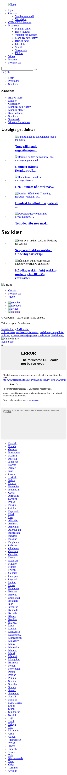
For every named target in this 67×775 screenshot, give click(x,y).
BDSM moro (22, 40)
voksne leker (8, 332)
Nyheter (12, 59)
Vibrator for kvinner (26, 34)
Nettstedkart (7, 329)
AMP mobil (22, 329)
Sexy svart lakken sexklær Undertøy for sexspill (33, 252)
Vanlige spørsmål (24, 16)
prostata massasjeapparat (23, 335)
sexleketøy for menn (27, 332)
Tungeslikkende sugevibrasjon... (26, 148)
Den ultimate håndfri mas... (34, 187)
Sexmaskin (21, 50)
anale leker (44, 335)
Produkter (13, 25)
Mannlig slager (23, 28)
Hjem (11, 10)
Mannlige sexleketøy (26, 37)
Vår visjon (20, 19)
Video (11, 56)
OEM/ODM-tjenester (19, 22)
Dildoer (19, 53)
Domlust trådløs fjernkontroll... (26, 168)
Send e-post (7, 341)
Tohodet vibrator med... (32, 223)
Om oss (12, 13)
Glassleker (20, 44)
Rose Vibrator (22, 31)
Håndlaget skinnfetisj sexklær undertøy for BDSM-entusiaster (36, 274)
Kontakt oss (14, 62)
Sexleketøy (57, 335)
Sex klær (20, 47)
